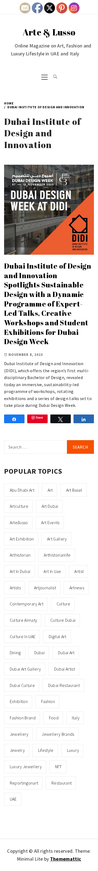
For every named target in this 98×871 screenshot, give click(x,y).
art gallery (57, 539)
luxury (73, 750)
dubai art (66, 652)
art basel (74, 490)
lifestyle (46, 750)
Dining (15, 652)
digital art (57, 636)
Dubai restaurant (64, 685)
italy (76, 717)
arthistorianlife (57, 555)
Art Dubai (50, 506)
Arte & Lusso (49, 32)
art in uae (52, 571)
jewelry (17, 750)
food (54, 717)
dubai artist (64, 669)
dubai (39, 652)
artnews (76, 587)
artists (15, 587)
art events (50, 522)
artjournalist (45, 587)
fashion (48, 701)
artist (79, 571)
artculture (19, 506)
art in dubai (20, 571)
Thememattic (65, 859)
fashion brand (23, 717)
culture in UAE (22, 636)
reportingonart (24, 783)
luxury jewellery (26, 766)
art (50, 490)
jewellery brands (58, 734)
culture (63, 603)
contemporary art (26, 603)
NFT (58, 766)
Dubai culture (22, 685)
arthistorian (20, 555)
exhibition (19, 701)
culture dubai (62, 620)
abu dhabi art (22, 490)
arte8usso (19, 522)
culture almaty (23, 620)
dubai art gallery (25, 669)
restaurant (61, 783)
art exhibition (22, 539)
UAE (13, 799)
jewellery (19, 734)
